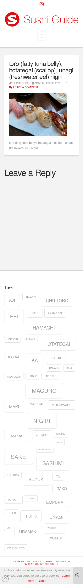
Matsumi (36, 404)
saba (59, 441)
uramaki (28, 531)
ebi (14, 316)
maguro (44, 390)
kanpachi (14, 377)
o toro (41, 434)
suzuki (36, 479)
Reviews (19, 561)
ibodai (13, 357)
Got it (42, 580)
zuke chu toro (16, 547)
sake (18, 456)
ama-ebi (30, 297)
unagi (56, 517)
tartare (13, 500)
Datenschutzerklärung (41, 564)
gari (35, 313)
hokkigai (12, 339)
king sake (50, 376)
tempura (53, 502)
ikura (56, 357)
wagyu (51, 527)
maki (14, 406)
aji (12, 300)
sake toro (45, 449)
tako (62, 488)
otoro (60, 434)
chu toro (57, 300)
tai (58, 476)
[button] (41, 36)
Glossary (34, 561)
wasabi (55, 538)
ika (34, 360)
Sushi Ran (13, 474)
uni (8, 527)
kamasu (54, 368)
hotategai (57, 343)
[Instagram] (42, 4)
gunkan (55, 313)
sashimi (53, 463)
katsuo (32, 376)
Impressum (62, 561)
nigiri (41, 420)
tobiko (11, 513)
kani (69, 368)
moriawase (61, 405)
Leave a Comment (25, 87)
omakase (17, 435)
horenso (30, 338)
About (48, 561)
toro (31, 516)
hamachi (44, 327)
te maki (31, 498)
